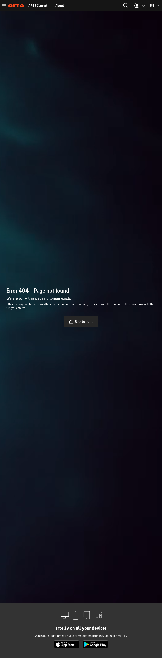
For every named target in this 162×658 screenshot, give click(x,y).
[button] (125, 5)
